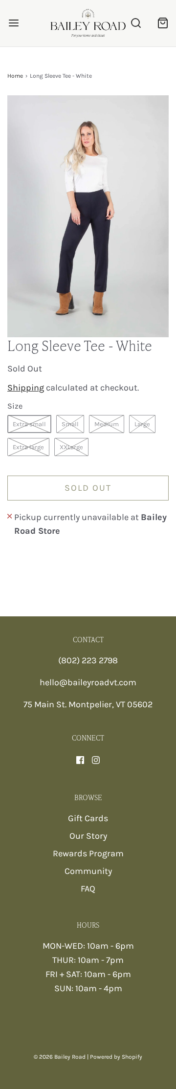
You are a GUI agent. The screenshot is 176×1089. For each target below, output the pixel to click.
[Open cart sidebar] (162, 23)
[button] (88, 216)
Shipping (25, 387)
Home (15, 75)
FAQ (88, 888)
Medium (106, 424)
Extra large (28, 447)
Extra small (29, 424)
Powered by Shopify (116, 1056)
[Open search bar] (135, 23)
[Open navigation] (13, 23)
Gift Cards (88, 818)
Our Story (88, 835)
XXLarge (71, 447)
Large (142, 424)
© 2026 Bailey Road (60, 1056)
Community (88, 871)
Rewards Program (88, 853)
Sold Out (88, 487)
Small (70, 424)
